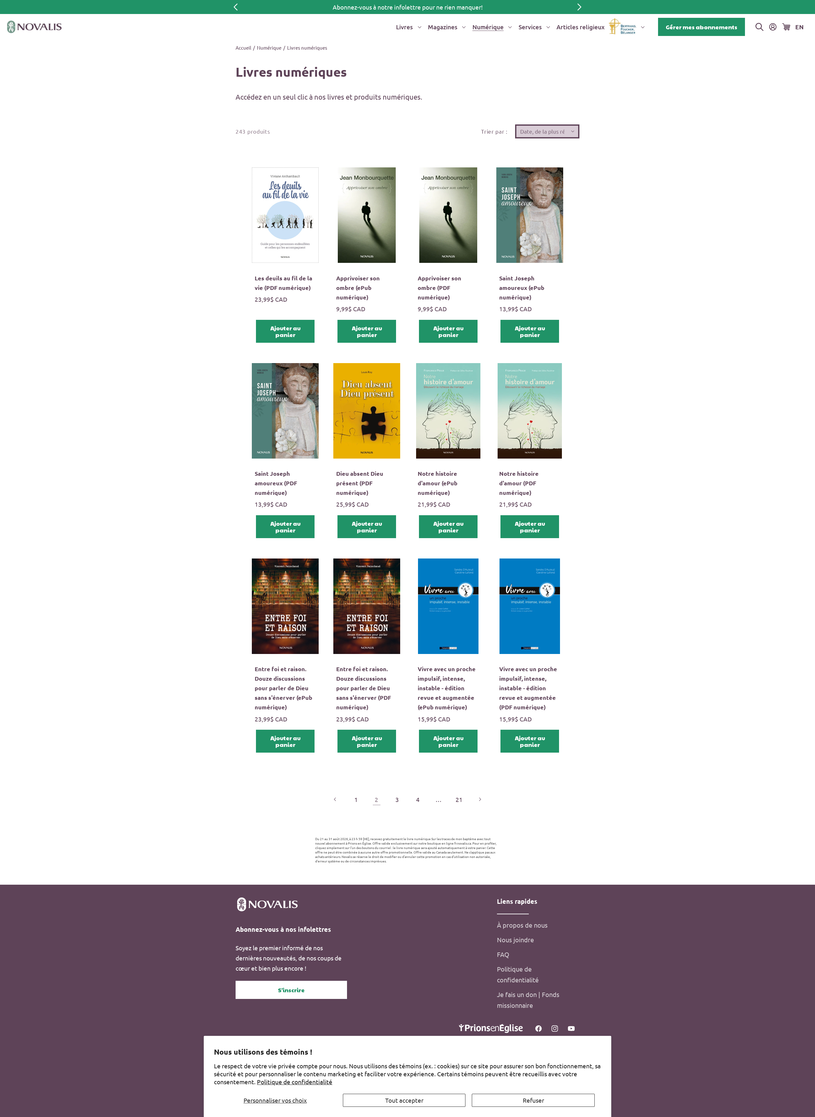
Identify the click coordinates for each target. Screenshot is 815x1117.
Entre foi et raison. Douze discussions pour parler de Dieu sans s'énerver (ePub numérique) (283, 688)
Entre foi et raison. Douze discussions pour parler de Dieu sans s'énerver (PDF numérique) (363, 688)
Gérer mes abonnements (701, 27)
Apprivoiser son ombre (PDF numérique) (439, 287)
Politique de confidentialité (294, 1081)
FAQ (503, 954)
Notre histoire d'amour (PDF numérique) (519, 483)
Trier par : (494, 131)
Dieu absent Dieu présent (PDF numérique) (359, 483)
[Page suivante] (479, 799)
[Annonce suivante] (579, 7)
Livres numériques (307, 48)
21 (459, 799)
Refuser (533, 1100)
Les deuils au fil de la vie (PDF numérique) (283, 282)
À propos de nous (522, 925)
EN (799, 27)
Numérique (269, 48)
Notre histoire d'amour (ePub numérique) (437, 483)
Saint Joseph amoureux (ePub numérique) (521, 287)
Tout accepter (404, 1100)
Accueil (243, 48)
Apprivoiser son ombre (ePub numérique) (358, 287)
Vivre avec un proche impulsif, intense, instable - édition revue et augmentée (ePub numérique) (447, 688)
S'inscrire (291, 990)
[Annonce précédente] (235, 7)
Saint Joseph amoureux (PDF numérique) (276, 483)
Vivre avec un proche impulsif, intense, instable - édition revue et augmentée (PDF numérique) (528, 688)
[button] (407, 26)
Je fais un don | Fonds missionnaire (528, 999)
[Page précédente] (335, 799)
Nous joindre (515, 940)
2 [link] (376, 799)
